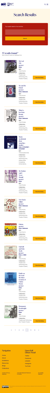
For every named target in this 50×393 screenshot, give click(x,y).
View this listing (39, 77)
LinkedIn (27, 361)
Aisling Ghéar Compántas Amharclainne (22, 162)
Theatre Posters (23, 78)
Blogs (3, 365)
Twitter (27, 356)
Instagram (28, 363)
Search (25, 38)
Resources (5, 363)
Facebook (28, 358)
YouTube (27, 366)
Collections (5, 368)
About (4, 358)
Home (4, 355)
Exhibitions (5, 360)
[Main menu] (47, 4)
